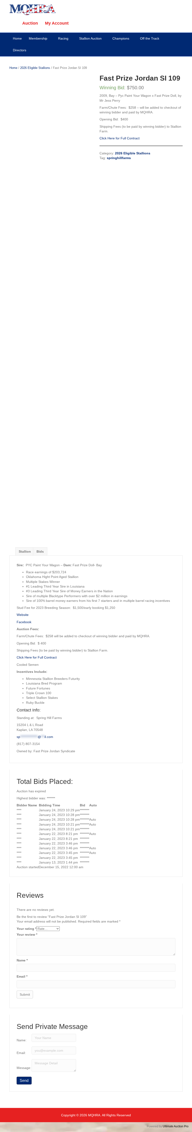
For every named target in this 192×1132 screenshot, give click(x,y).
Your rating (26, 929)
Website (23, 615)
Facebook (24, 622)
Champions (120, 38)
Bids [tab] (40, 551)
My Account (57, 23)
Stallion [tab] (25, 551)
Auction (30, 23)
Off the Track (149, 38)
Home (17, 38)
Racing (63, 38)
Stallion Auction (90, 38)
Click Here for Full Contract (120, 138)
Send (24, 1081)
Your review (27, 934)
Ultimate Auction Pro (175, 1126)
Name (22, 960)
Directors (19, 50)
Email (22, 976)
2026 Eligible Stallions (35, 68)
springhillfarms (119, 158)
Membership (38, 38)
